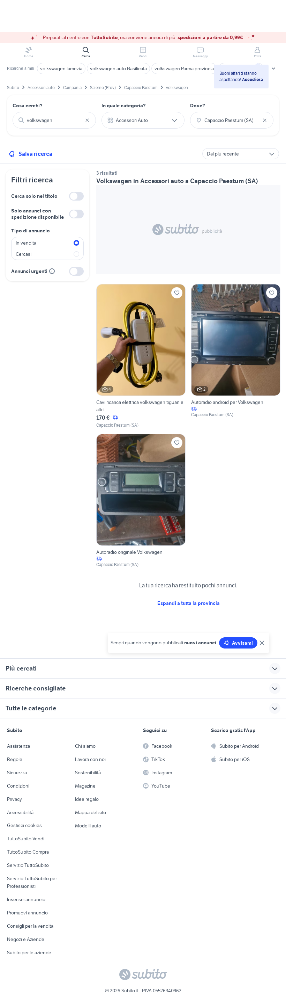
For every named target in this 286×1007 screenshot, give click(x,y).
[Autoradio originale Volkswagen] (141, 501)
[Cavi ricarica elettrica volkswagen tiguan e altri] (141, 356)
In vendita (26, 243)
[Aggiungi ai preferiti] (176, 292)
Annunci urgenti (29, 271)
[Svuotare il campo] (87, 120)
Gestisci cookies (24, 825)
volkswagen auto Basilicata (118, 68)
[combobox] (54, 120)
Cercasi (23, 254)
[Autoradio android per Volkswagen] (235, 356)
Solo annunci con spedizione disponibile (37, 214)
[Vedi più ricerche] (273, 68)
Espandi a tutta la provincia (188, 603)
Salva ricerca (35, 153)
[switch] (76, 196)
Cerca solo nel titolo (34, 196)
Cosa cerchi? (28, 105)
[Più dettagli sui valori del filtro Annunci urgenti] (52, 271)
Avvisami (242, 643)
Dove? (197, 105)
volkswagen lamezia (61, 68)
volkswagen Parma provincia (184, 68)
